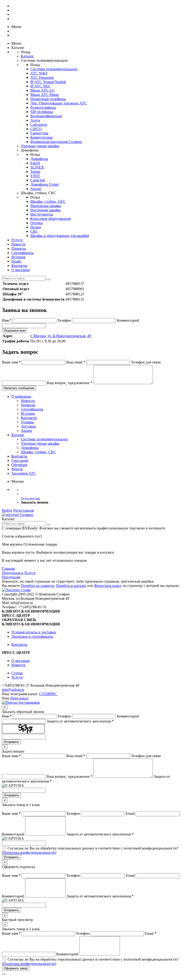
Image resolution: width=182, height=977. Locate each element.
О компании (21, 396)
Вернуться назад (107, 586)
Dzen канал (19, 698)
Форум (17, 469)
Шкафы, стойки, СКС (48, 201)
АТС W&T (39, 73)
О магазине (20, 270)
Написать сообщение (19, 388)
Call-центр (38, 125)
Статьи (17, 673)
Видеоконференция (46, 116)
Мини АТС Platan (44, 95)
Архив (35, 189)
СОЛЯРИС (48, 694)
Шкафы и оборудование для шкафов (59, 236)
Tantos (35, 172)
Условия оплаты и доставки (33, 632)
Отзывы (27, 422)
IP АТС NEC (40, 86)
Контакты (19, 266)
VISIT (35, 176)
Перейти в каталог (71, 586)
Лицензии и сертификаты (32, 636)
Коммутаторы (41, 137)
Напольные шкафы (45, 206)
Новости (18, 244)
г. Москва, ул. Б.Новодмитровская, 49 (60, 336)
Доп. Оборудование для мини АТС (58, 103)
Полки (35, 227)
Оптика (36, 223)
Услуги (17, 240)
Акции (26, 431)
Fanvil (35, 163)
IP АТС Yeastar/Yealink (48, 82)
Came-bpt (37, 180)
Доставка (28, 426)
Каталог (27, 56)
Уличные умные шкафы (40, 146)
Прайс (16, 261)
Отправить (11, 742)
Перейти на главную (37, 586)
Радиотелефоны (43, 107)
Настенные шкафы (45, 210)
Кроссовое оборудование (50, 219)
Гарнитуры (39, 133)
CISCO (36, 129)
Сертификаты (22, 253)
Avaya (35, 120)
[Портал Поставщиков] (21, 702)
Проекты (18, 248)
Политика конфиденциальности (29, 852)
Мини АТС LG (42, 90)
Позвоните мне (14, 330)
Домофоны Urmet (44, 184)
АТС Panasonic (42, 78)
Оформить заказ (15, 968)
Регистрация (23, 510)
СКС (34, 231)
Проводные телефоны (48, 99)
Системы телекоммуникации (53, 69)
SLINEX (37, 167)
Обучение (19, 465)
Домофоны (39, 159)
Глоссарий (19, 460)
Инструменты (41, 214)
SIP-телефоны (41, 112)
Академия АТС (23, 473)
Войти (7, 510)
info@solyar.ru (13, 690)
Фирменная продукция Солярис (56, 142)
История (18, 257)
